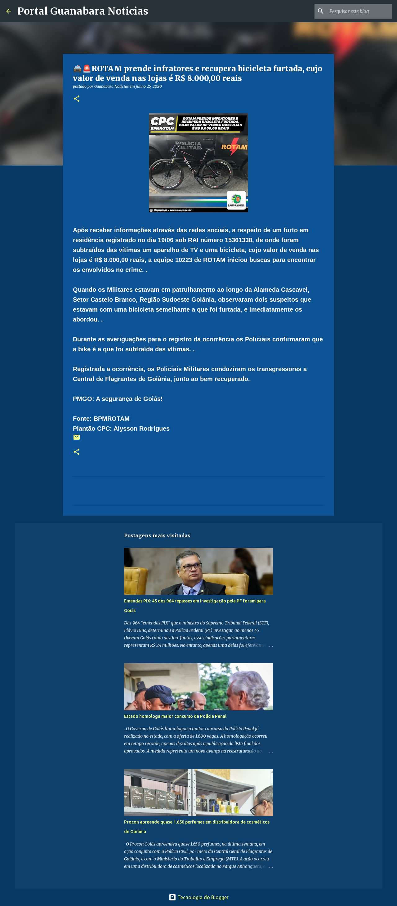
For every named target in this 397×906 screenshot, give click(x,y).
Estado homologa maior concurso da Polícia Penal (175, 716)
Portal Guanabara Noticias (82, 11)
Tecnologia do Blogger (202, 897)
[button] (76, 99)
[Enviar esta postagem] (76, 439)
